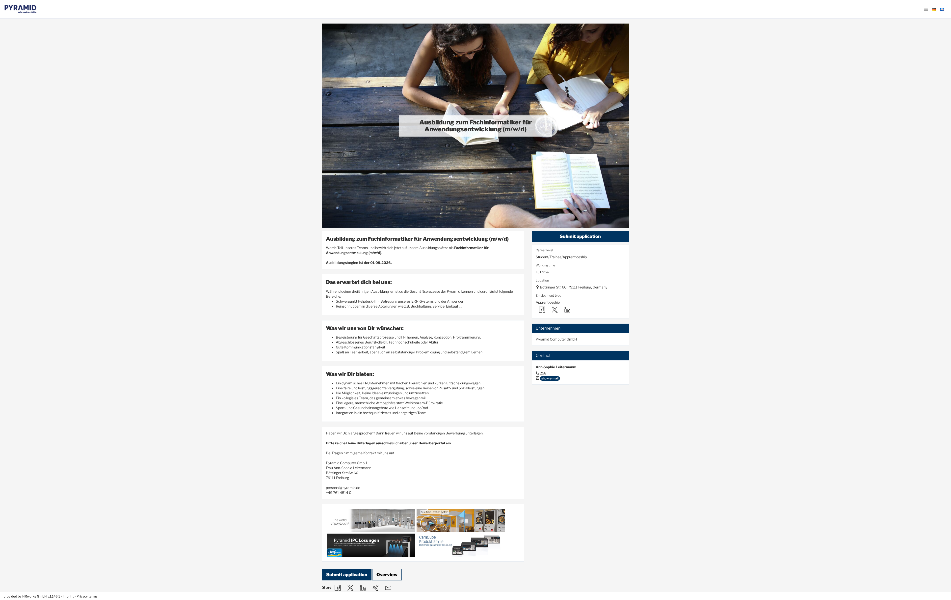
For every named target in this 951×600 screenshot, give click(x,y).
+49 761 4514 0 (338, 492)
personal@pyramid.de (343, 488)
